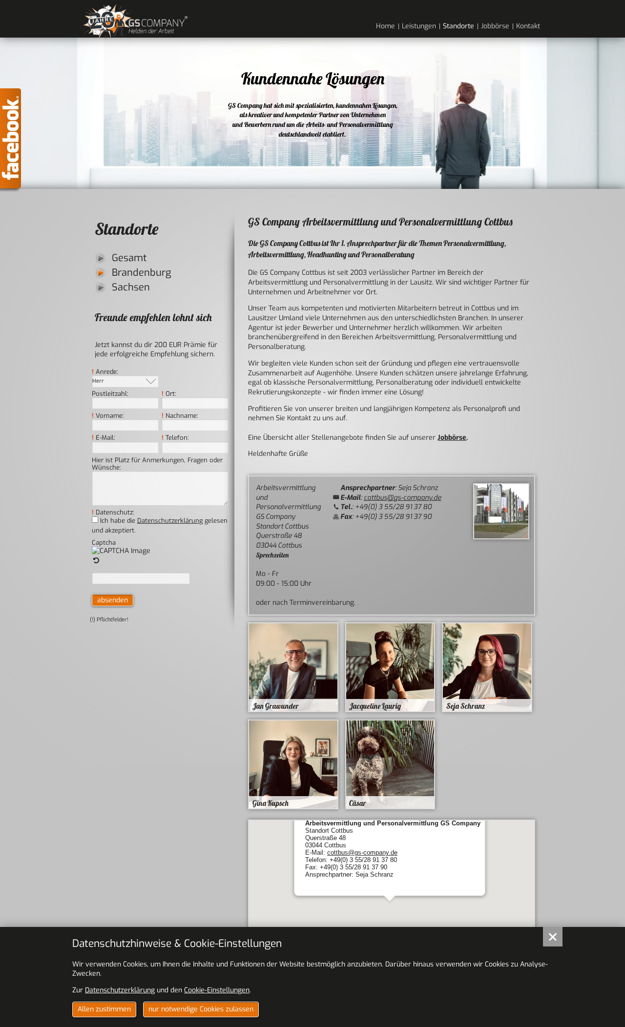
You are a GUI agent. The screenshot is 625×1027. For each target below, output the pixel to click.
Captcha (104, 542)
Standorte (126, 228)
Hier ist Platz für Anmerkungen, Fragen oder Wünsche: (157, 463)
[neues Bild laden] (97, 560)
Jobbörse (452, 437)
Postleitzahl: (110, 393)
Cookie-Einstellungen (217, 990)
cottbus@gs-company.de (402, 497)
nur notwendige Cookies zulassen (200, 1009)
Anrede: (105, 371)
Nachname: (180, 415)
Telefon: (175, 437)
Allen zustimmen (104, 1009)
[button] (389, 916)
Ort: (169, 393)
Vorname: (108, 415)
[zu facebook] (10, 141)
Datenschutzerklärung (170, 520)
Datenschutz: (113, 512)
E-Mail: (103, 437)
